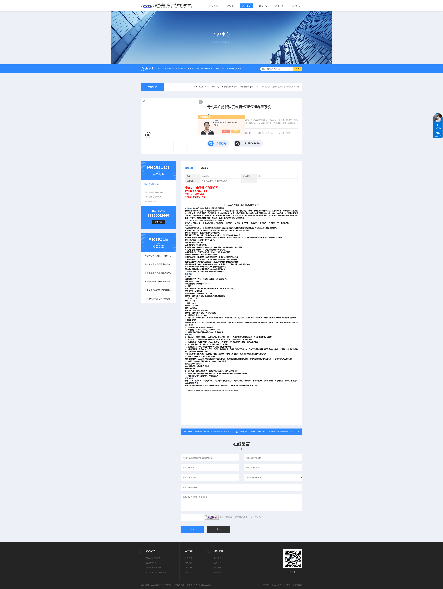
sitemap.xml (297, 585)
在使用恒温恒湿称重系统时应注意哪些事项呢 (159, 264)
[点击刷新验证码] (212, 517)
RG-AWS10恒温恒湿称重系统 (200, 69)
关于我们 (230, 6)
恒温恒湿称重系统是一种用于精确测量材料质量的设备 (159, 256)
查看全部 (158, 222)
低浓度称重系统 (246, 87)
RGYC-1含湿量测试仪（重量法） (229, 69)
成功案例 (217, 568)
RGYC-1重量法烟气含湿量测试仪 (171, 69)
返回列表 (243, 432)
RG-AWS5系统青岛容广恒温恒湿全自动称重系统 (278, 432)
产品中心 (246, 6)
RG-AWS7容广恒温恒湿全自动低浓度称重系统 (214, 432)
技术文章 (279, 6)
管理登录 (287, 585)
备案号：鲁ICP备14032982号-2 (200, 585)
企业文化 (188, 568)
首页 (207, 87)
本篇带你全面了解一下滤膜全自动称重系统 (159, 281)
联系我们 (296, 6)
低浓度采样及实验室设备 (156, 572)
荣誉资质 (188, 563)
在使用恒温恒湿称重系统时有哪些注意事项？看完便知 (159, 299)
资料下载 (217, 572)
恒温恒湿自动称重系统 (152, 197)
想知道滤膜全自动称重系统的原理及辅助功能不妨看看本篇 (159, 273)
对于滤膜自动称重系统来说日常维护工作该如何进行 (159, 290)
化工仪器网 (276, 585)
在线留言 (204, 168)
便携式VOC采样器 (153, 568)
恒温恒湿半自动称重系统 (153, 192)
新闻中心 (263, 6)
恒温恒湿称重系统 (229, 87)
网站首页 (213, 6)
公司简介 (188, 558)
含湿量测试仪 (151, 563)
